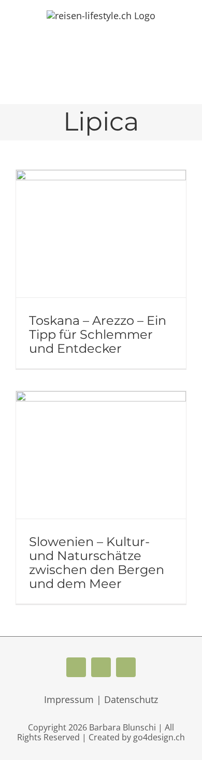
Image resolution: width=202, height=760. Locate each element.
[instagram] (126, 667)
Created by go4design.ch (137, 737)
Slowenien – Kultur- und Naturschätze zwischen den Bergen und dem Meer (96, 562)
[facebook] (76, 667)
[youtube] (101, 667)
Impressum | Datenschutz (101, 699)
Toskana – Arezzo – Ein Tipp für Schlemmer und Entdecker (97, 334)
